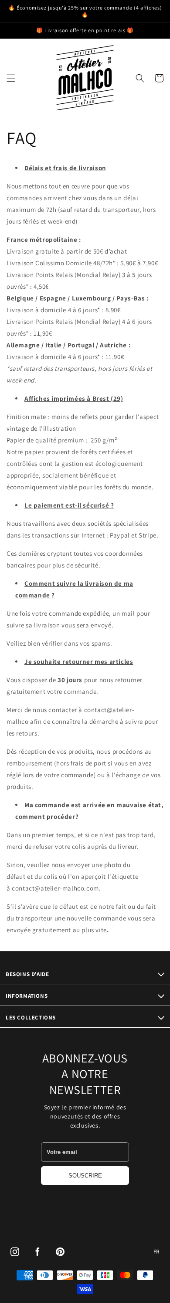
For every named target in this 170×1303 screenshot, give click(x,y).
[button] (10, 78)
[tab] (85, 168)
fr (156, 1251)
